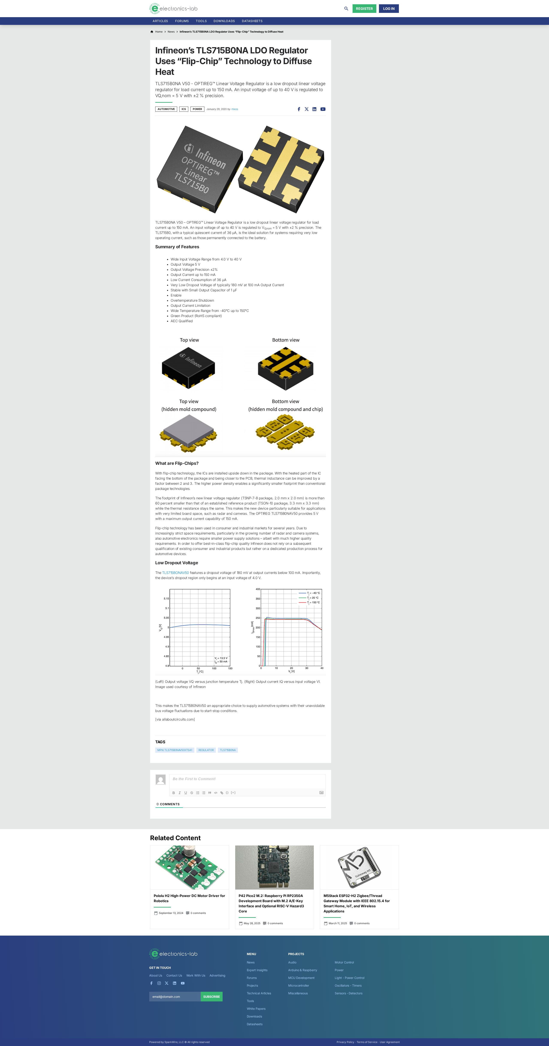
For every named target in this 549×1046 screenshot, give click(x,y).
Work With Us (195, 975)
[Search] (346, 8)
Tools (201, 21)
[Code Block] (216, 792)
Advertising (217, 975)
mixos (234, 109)
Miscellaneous (298, 993)
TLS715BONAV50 (175, 572)
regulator (206, 750)
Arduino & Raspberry (302, 970)
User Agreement (390, 1042)
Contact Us (174, 975)
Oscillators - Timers (348, 985)
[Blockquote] (210, 792)
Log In (389, 8)
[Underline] (186, 792)
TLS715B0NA (227, 750)
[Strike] (192, 792)
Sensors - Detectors (348, 993)
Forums (182, 21)
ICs (184, 109)
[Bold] (174, 792)
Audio (292, 962)
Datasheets (252, 21)
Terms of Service (367, 1042)
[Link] (222, 792)
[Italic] (180, 792)
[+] (233, 792)
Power (197, 109)
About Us (155, 975)
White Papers (256, 1008)
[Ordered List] (198, 792)
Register (364, 8)
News (251, 962)
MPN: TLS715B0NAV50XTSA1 (174, 750)
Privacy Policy (345, 1042)
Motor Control (344, 962)
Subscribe (211, 996)
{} (227, 792)
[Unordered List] (204, 792)
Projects (252, 985)
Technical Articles (259, 993)
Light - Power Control (349, 978)
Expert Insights (257, 970)
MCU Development (301, 978)
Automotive (166, 109)
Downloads (254, 1016)
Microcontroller (298, 985)
